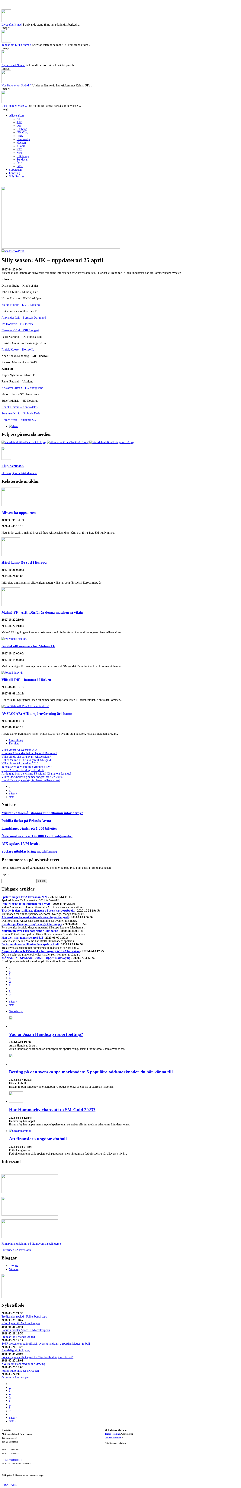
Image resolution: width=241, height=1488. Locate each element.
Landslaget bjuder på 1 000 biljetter (29, 828)
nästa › (13, 793)
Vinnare (13, 1269)
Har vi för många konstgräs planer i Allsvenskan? (31, 780)
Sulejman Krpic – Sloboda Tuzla (21, 413)
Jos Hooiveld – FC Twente (18, 324)
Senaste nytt (16, 1011)
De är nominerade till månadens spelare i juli (30, 944)
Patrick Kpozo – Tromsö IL (18, 349)
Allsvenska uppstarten (19, 513)
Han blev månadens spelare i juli (22, 937)
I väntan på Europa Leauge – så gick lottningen (32, 924)
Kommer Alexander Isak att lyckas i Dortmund (29, 753)
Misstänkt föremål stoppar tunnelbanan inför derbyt (42, 813)
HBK (20, 135)
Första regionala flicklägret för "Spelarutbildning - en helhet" (37, 1357)
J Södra (21, 146)
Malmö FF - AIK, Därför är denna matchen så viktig (42, 612)
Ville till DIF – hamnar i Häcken (26, 680)
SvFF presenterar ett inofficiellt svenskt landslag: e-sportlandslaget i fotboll (46, 1343)
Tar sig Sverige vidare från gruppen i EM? (27, 766)
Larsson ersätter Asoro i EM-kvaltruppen (26, 1330)
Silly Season (16, 176)
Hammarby (23, 139)
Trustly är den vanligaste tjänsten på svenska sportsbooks (38, 910)
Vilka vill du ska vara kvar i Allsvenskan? (26, 756)
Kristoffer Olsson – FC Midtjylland (22, 387)
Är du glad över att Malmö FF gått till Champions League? (36, 773)
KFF (19, 149)
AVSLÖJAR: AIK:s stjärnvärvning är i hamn (37, 714)
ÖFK (20, 166)
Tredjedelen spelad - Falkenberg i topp (24, 1316)
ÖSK (20, 162)
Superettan (15, 169)
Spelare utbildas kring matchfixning (29, 851)
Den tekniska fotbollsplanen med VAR (26, 903)
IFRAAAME (10, 1484)
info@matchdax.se (13, 1460)
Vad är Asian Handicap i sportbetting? (46, 1034)
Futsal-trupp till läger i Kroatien (20, 1370)
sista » (12, 796)
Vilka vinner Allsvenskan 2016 (20, 763)
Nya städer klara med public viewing (23, 1363)
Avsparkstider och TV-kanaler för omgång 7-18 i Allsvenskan (41, 951)
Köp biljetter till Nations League (21, 1323)
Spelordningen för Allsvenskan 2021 (24, 897)
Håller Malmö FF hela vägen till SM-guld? (27, 760)
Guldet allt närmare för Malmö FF (28, 646)
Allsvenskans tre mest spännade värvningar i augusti (35, 917)
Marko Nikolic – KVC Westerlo (21, 304)
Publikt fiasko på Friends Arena (26, 821)
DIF (19, 125)
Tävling (13, 1265)
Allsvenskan (16, 115)
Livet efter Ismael (12, 24)
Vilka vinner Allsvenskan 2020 (20, 749)
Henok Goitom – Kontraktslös (19, 407)
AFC (20, 118)
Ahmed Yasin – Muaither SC (19, 419)
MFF (20, 152)
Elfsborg (22, 129)
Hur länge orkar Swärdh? (17, 85)
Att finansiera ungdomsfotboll (38, 1138)
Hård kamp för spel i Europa (24, 562)
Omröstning (16, 740)
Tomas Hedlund (112, 1434)
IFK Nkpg (23, 156)
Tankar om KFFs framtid (16, 44)
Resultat (14, 743)
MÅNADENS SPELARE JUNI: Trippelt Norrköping (36, 957)
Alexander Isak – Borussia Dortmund (24, 317)
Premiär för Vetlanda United (18, 1336)
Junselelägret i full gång (16, 1350)
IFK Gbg (22, 132)
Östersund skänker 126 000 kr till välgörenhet (37, 836)
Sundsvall (22, 159)
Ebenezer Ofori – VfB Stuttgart (20, 330)
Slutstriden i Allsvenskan (16, 1250)
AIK (19, 122)
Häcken (21, 142)
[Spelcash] (30, 1192)
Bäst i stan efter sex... (14, 105)
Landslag (14, 173)
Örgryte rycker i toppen (15, 1377)
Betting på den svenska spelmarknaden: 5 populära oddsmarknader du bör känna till (91, 1071)
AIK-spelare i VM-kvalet (21, 844)
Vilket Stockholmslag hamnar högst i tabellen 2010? (32, 776)
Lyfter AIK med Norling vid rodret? (23, 770)
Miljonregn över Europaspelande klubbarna (30, 930)
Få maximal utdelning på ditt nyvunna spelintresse (31, 1243)
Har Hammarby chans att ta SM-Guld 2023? (52, 1109)
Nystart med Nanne (13, 65)
